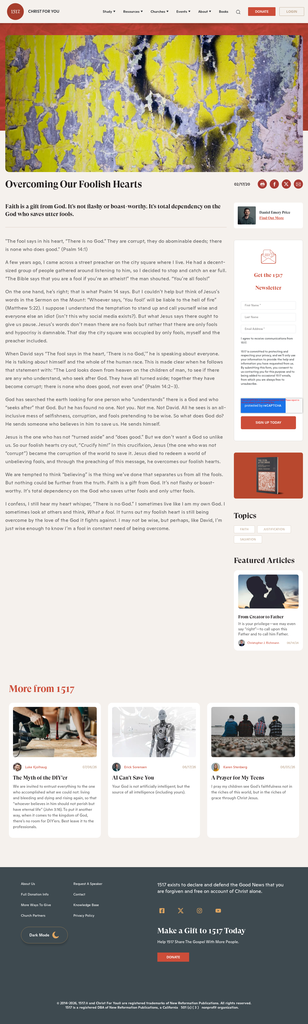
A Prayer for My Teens (237, 778)
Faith (244, 529)
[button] (238, 11)
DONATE (262, 11)
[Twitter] (180, 910)
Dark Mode (39, 935)
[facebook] (274, 184)
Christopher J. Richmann (263, 643)
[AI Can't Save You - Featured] (154, 732)
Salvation (248, 539)
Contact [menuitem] (79, 894)
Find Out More (271, 218)
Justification (274, 529)
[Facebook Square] (162, 910)
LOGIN (291, 11)
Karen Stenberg (235, 767)
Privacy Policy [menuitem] (83, 915)
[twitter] (286, 184)
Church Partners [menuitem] (33, 915)
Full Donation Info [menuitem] (35, 894)
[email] (298, 184)
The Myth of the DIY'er (40, 778)
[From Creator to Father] (268, 591)
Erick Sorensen (135, 767)
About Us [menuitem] (28, 884)
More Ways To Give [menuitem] (36, 905)
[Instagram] (199, 910)
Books (223, 11)
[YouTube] (218, 910)
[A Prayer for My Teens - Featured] (253, 732)
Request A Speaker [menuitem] (87, 884)
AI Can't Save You (133, 778)
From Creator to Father (260, 616)
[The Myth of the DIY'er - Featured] (55, 732)
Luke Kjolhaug (36, 767)
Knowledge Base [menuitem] (86, 905)
